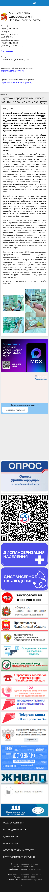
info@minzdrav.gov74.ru (32, 879)
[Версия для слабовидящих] (34, 3)
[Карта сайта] (28, 3)
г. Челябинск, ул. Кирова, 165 (15, 59)
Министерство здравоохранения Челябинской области (25, 16)
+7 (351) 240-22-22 (9, 28)
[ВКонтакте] (22, 884)
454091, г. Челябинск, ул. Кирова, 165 (27, 874)
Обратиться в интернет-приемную (17, 82)
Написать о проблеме (15, 410)
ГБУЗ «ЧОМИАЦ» (34, 869)
